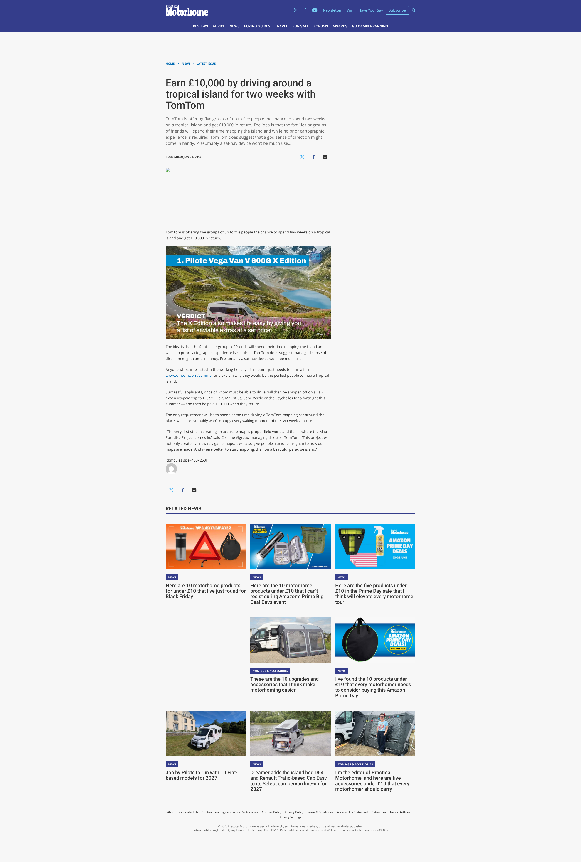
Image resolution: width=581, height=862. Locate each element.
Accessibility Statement (352, 812)
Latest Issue (206, 63)
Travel (281, 26)
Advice (219, 26)
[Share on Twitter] (302, 157)
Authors (404, 812)
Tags (393, 812)
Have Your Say (370, 10)
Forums (321, 26)
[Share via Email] (325, 157)
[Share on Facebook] (313, 157)
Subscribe (397, 10)
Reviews (200, 26)
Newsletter (332, 10)
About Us (173, 812)
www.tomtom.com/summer (189, 375)
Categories (379, 812)
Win (350, 10)
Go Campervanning (370, 26)
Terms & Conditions (320, 812)
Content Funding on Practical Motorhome (230, 812)
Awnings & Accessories (270, 671)
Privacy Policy (294, 812)
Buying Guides (257, 26)
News (235, 26)
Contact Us (190, 812)
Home (170, 63)
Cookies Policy (271, 812)
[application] (248, 292)
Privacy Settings (290, 817)
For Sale (301, 26)
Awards (339, 26)
